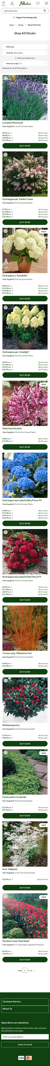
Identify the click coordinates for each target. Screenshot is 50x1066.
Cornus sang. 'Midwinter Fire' (17, 653)
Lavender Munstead (12, 122)
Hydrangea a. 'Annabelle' (14, 275)
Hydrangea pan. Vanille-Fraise (17, 199)
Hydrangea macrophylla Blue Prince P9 (22, 500)
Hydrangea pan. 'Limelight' (15, 352)
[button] (3, 3)
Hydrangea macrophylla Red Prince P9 (21, 576)
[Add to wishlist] (6, 78)
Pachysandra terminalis (14, 797)
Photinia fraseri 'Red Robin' (16, 941)
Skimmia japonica (11, 725)
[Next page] (35, 970)
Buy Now (25, 146)
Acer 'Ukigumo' (10, 869)
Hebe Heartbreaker (12, 428)
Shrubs (21, 25)
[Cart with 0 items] (46, 3)
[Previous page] (15, 970)
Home (11, 25)
